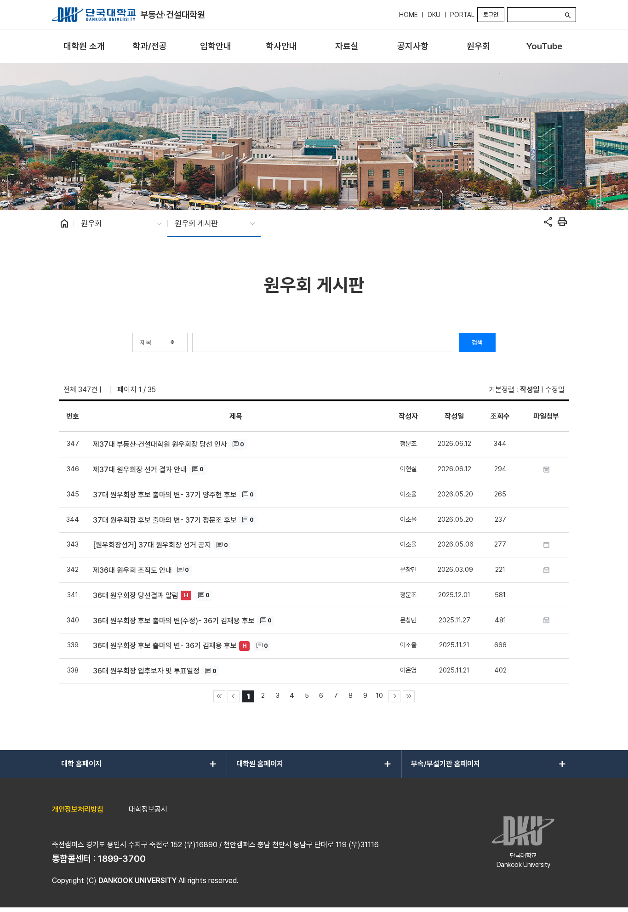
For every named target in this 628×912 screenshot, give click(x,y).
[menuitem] (84, 46)
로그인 (490, 14)
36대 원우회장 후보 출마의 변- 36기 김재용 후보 (165, 645)
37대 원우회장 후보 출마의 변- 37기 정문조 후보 (165, 520)
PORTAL (462, 14)
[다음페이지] (394, 696)
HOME (408, 14)
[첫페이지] (219, 696)
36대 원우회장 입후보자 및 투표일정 (146, 671)
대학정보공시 (148, 809)
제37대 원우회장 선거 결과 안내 (140, 469)
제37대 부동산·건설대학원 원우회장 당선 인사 (160, 444)
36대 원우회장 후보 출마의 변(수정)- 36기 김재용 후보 (174, 620)
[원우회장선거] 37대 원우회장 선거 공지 (152, 545)
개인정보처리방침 (77, 809)
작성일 (529, 389)
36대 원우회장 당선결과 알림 (135, 595)
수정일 (555, 389)
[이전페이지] (234, 696)
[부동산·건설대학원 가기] (94, 14)
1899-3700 (122, 858)
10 (379, 695)
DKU (434, 14)
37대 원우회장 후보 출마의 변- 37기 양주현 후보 (165, 494)
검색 (477, 342)
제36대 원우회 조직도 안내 (132, 570)
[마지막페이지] (409, 696)
